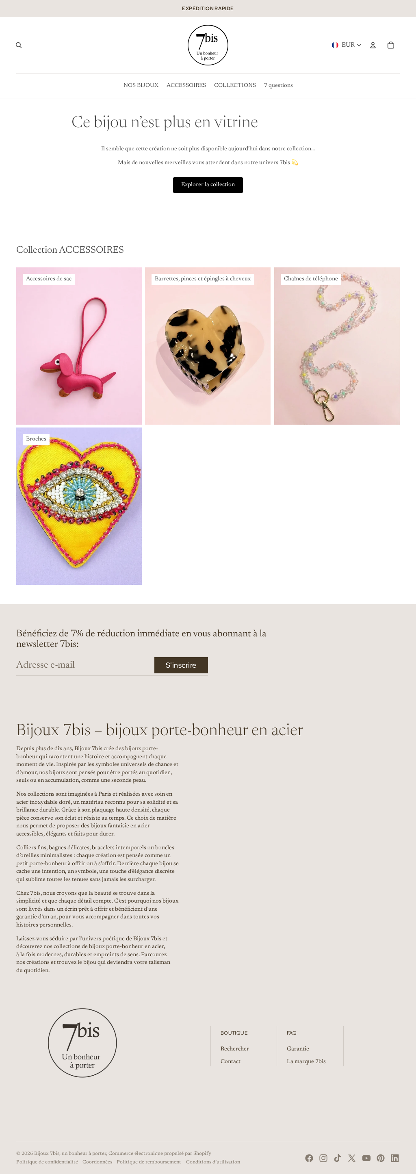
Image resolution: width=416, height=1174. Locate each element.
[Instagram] (323, 1158)
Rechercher (235, 1049)
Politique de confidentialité (47, 1162)
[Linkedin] (395, 1158)
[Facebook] (309, 1158)
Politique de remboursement (149, 1162)
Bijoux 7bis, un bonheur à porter (70, 1153)
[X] (352, 1158)
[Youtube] (366, 1158)
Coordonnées (97, 1162)
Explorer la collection (208, 185)
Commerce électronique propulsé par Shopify (159, 1153)
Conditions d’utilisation (213, 1162)
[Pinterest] (381, 1158)
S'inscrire (181, 665)
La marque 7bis (306, 1062)
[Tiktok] (337, 1158)
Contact (230, 1062)
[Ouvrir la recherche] (19, 45)
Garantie (298, 1049)
